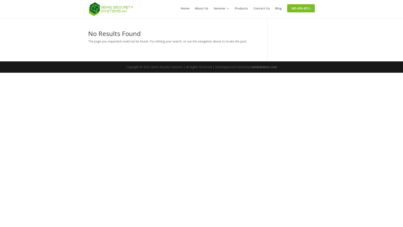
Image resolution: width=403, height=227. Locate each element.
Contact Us (261, 8)
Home (185, 8)
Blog (278, 8)
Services (219, 8)
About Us (201, 8)
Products (241, 8)
